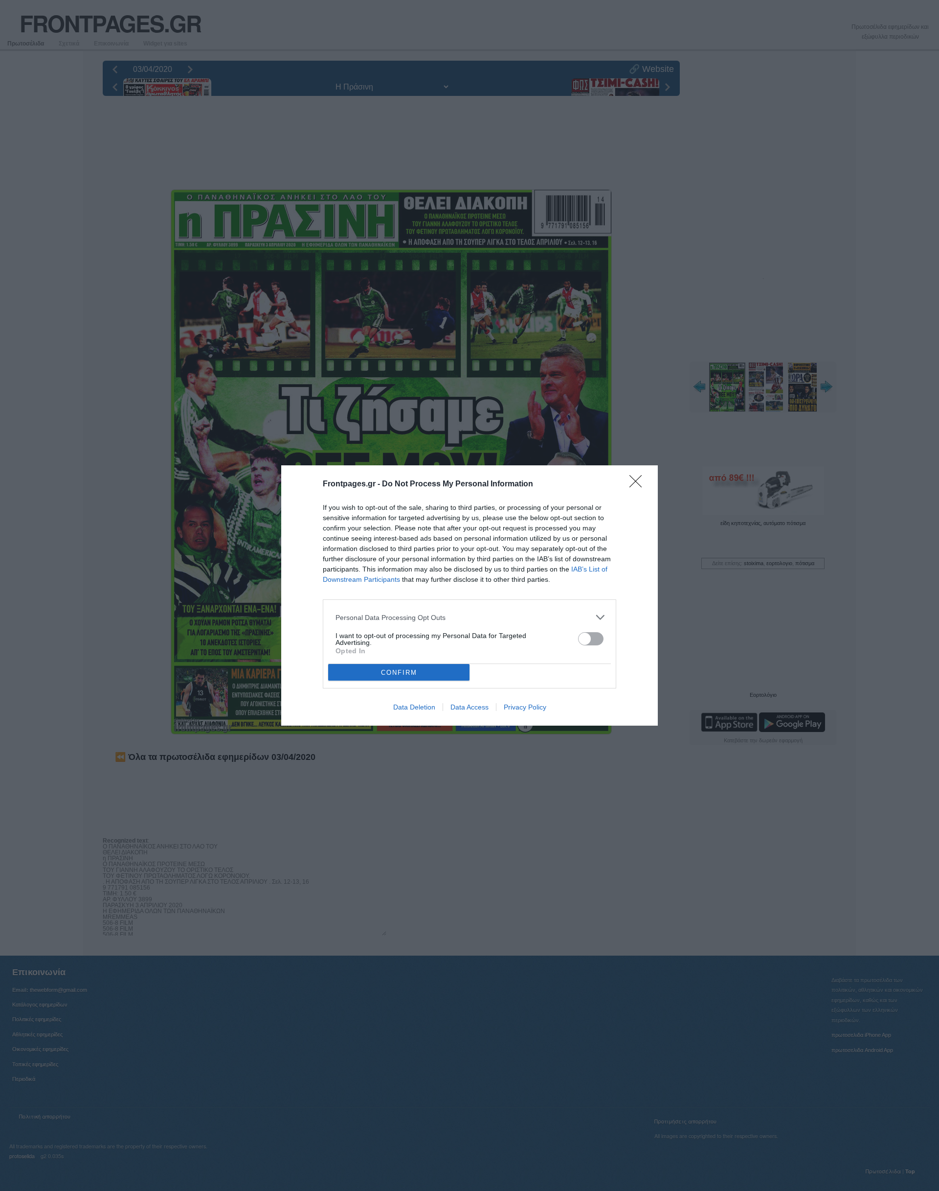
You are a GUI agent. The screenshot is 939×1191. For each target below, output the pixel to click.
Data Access (469, 707)
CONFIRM (399, 672)
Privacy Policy (525, 707)
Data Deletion (414, 707)
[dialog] (469, 595)
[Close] (638, 484)
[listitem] (469, 617)
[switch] (591, 638)
